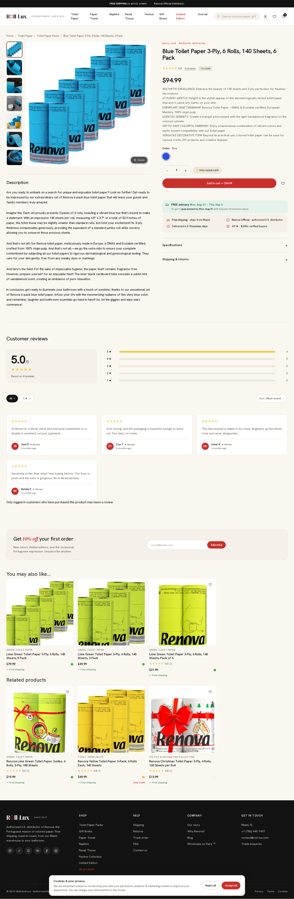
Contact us (140, 850)
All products (87, 869)
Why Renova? (196, 831)
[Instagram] (10, 850)
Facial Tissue (129, 16)
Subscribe (216, 545)
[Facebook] (46, 850)
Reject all (210, 885)
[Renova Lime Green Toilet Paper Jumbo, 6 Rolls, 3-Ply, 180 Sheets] (39, 719)
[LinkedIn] (56, 850)
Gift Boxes (163, 16)
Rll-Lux (35, 16)
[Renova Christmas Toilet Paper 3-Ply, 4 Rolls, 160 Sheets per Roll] (182, 719)
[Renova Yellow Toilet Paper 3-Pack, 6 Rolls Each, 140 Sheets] (111, 719)
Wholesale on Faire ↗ (201, 844)
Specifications (172, 245)
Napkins (114, 14)
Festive (149, 14)
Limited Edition (180, 16)
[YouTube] (37, 850)
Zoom (141, 160)
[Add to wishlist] (283, 183)
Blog (190, 837)
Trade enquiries (251, 844)
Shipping (138, 825)
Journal (203, 14)
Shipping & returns (175, 259)
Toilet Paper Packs (48, 36)
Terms (270, 891)
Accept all (231, 885)
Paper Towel (94, 16)
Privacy (259, 891)
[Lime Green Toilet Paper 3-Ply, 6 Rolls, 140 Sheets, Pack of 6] (182, 612)
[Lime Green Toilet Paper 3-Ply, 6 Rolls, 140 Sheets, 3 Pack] (111, 612)
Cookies (283, 891)
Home (10, 36)
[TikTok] (19, 850)
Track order (141, 837)
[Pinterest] (28, 850)
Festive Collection (90, 856)
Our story (193, 825)
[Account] (265, 16)
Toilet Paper (75, 16)
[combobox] (239, 16)
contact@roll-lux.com (254, 837)
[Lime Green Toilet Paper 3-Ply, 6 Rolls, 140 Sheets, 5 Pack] (39, 612)
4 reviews (190, 68)
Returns (138, 831)
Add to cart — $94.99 (219, 183)
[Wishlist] (274, 16)
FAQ (135, 844)
